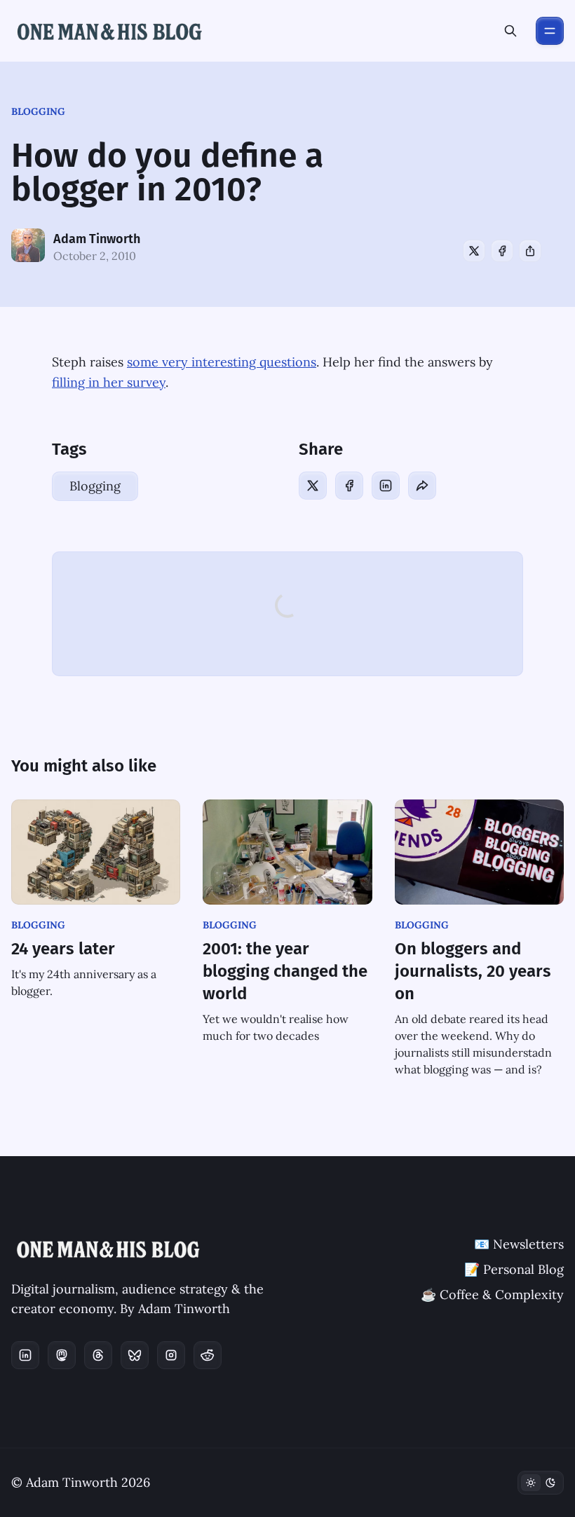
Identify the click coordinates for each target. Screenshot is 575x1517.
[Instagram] (171, 1355)
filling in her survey (108, 382)
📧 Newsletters (519, 1244)
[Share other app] (530, 251)
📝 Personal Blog (514, 1269)
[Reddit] (208, 1355)
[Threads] (98, 1355)
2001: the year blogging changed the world (285, 971)
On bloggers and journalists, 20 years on (473, 971)
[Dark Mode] (541, 1483)
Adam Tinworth (96, 239)
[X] (474, 251)
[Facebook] (502, 251)
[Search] (510, 31)
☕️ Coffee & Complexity (492, 1294)
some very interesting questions (221, 362)
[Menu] (550, 31)
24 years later (63, 949)
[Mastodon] (62, 1355)
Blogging (38, 111)
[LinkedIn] (386, 486)
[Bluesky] (135, 1355)
